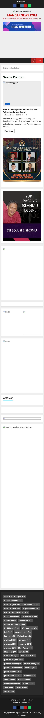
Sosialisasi (24, 679)
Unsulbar (21, 687)
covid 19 (22, 612)
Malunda (24, 640)
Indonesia (10, 620)
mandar (10, 648)
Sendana (9, 679)
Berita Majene (12, 604)
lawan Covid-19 (23, 632)
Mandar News (8, 115)
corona (9, 612)
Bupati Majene (31, 608)
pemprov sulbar (12, 664)
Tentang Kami (15, 700)
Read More (10, 131)
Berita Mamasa (30, 604)
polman (30, 667)
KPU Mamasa (29, 628)
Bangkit (19, 596)
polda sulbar (31, 664)
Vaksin (9, 691)
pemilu (23, 652)
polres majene (12, 671)
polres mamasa (12, 675)
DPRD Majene (11, 616)
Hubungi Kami (27, 700)
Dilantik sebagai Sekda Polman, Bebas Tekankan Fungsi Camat (22, 93)
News (7, 104)
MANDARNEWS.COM (22, 15)
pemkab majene (13, 660)
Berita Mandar (12, 608)
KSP (8, 632)
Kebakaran (25, 620)
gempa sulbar (29, 616)
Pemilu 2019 (11, 656)
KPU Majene (11, 628)
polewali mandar (13, 667)
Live (39, 60)
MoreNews (34, 713)
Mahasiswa (24, 636)
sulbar (28, 683)
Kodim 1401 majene (14, 624)
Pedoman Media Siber (21, 702)
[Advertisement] (22, 43)
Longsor (9, 636)
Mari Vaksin (25, 648)
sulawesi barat (12, 683)
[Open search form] (28, 60)
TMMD (8, 687)
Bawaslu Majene (13, 600)
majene (10, 640)
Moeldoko (10, 652)
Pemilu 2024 (27, 656)
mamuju (25, 644)
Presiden (29, 675)
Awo (8, 596)
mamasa (10, 644)
